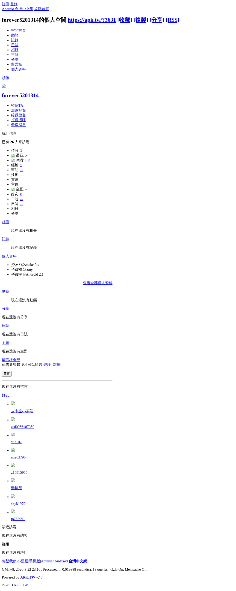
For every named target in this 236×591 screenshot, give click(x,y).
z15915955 (19, 472)
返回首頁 (41, 9)
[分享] (157, 20)
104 (27, 160)
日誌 (14, 45)
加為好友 (18, 110)
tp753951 (18, 519)
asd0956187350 (22, 427)
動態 (14, 35)
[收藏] (124, 20)
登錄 (14, 4)
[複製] (140, 20)
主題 (14, 55)
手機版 (34, 561)
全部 (16, 360)
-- (21, 170)
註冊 (5, 4)
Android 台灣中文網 (17, 9)
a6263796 (18, 457)
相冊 (14, 50)
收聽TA (17, 105)
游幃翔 (16, 488)
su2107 (16, 442)
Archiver (47, 561)
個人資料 (18, 69)
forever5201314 (20, 95)
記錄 (14, 40)
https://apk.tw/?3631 (92, 20)
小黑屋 (22, 561)
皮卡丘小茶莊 (22, 411)
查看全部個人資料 (97, 283)
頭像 (5, 78)
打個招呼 (18, 120)
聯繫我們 (9, 561)
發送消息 (18, 125)
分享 (14, 59)
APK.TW (27, 577)
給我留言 (18, 115)
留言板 (16, 64)
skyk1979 (18, 504)
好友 (5, 395)
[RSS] (172, 20)
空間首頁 (18, 30)
